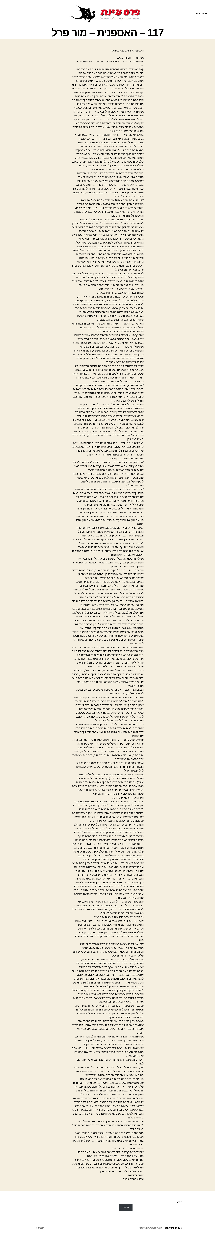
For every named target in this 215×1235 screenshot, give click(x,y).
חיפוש (179, 1202)
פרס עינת (170, 1228)
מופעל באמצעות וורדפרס (150, 1228)
